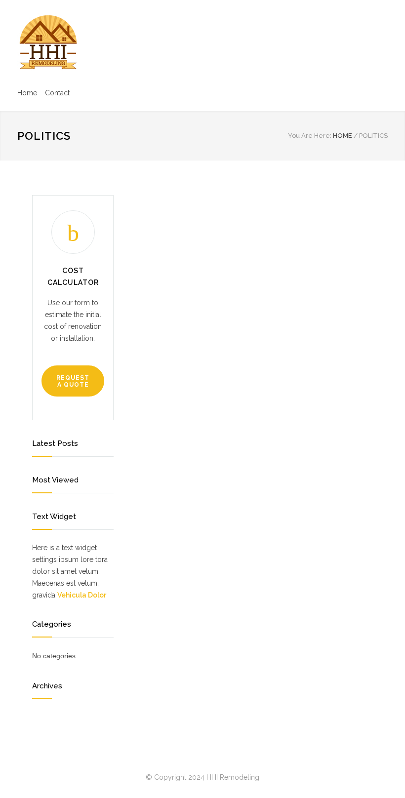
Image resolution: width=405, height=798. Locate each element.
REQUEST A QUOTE (72, 381)
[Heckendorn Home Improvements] (48, 42)
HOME (342, 135)
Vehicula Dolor (81, 595)
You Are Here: (309, 135)
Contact (57, 93)
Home (27, 93)
